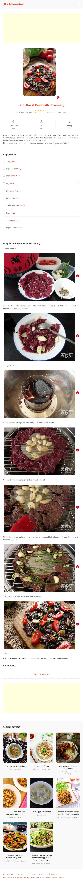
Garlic (12, 183)
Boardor (55, 877)
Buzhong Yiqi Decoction (15, 766)
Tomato (15, 198)
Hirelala (48, 877)
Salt (14, 213)
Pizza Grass (15, 176)
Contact (54, 874)
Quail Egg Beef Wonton (41, 812)
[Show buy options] (78, 183)
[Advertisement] (41, 28)
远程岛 (61, 877)
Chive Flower (15, 191)
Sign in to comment (41, 674)
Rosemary (17, 169)
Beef (13, 162)
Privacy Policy (30, 874)
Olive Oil (21, 205)
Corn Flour (17, 228)
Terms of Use (43, 874)
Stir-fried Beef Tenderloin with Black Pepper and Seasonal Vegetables (41, 857)
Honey (16, 220)
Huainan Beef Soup (41, 766)
